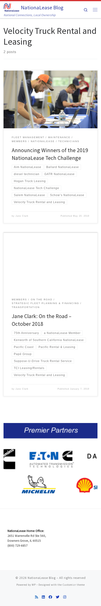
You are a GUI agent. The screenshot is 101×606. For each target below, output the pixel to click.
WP (34, 584)
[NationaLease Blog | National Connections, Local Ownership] (11, 7)
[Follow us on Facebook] (50, 597)
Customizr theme (73, 584)
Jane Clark (22, 216)
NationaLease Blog (42, 578)
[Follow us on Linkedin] (43, 597)
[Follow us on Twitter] (57, 597)
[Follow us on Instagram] (64, 597)
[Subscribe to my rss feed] (36, 597)
